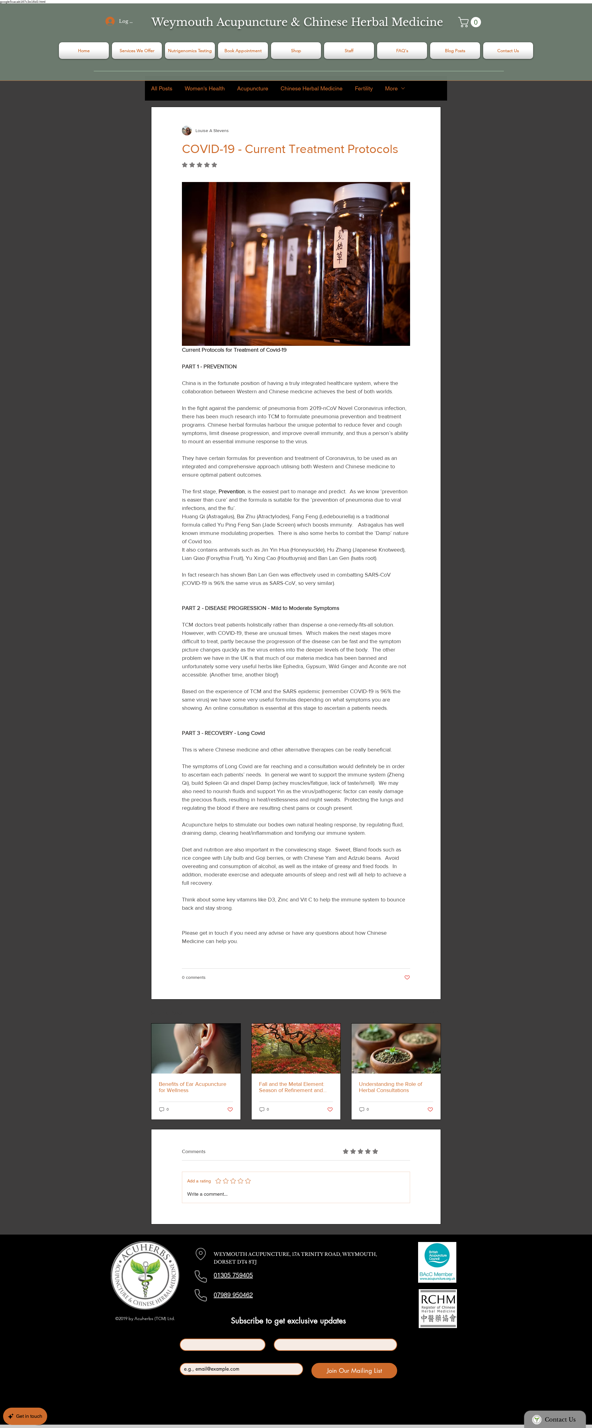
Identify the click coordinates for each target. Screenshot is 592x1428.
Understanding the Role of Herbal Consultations (390, 1087)
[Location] (201, 1254)
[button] (470, 22)
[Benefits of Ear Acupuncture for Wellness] (195, 1049)
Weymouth (182, 22)
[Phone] (201, 1276)
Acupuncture (252, 88)
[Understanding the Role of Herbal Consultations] (396, 1049)
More (391, 88)
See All (434, 1011)
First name (191, 1333)
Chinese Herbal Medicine (312, 88)
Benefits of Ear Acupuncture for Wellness (192, 1087)
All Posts (161, 88)
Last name (285, 1333)
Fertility (364, 88)
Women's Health (205, 88)
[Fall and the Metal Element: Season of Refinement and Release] (296, 1049)
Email (187, 1357)
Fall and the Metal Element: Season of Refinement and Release (291, 1087)
